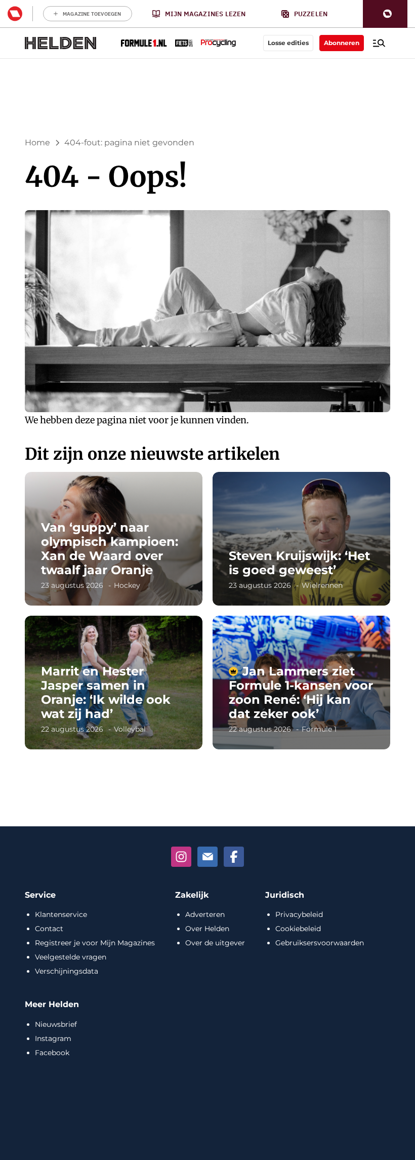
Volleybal (130, 729)
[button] (385, 14)
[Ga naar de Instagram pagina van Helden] (181, 857)
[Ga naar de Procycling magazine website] (218, 43)
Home (37, 142)
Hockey (127, 585)
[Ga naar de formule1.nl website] (144, 43)
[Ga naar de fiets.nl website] (184, 43)
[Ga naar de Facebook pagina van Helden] (234, 857)
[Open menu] (379, 43)
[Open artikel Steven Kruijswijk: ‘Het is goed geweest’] (301, 539)
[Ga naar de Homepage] (61, 43)
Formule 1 (319, 729)
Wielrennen (322, 585)
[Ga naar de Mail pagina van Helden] (207, 857)
